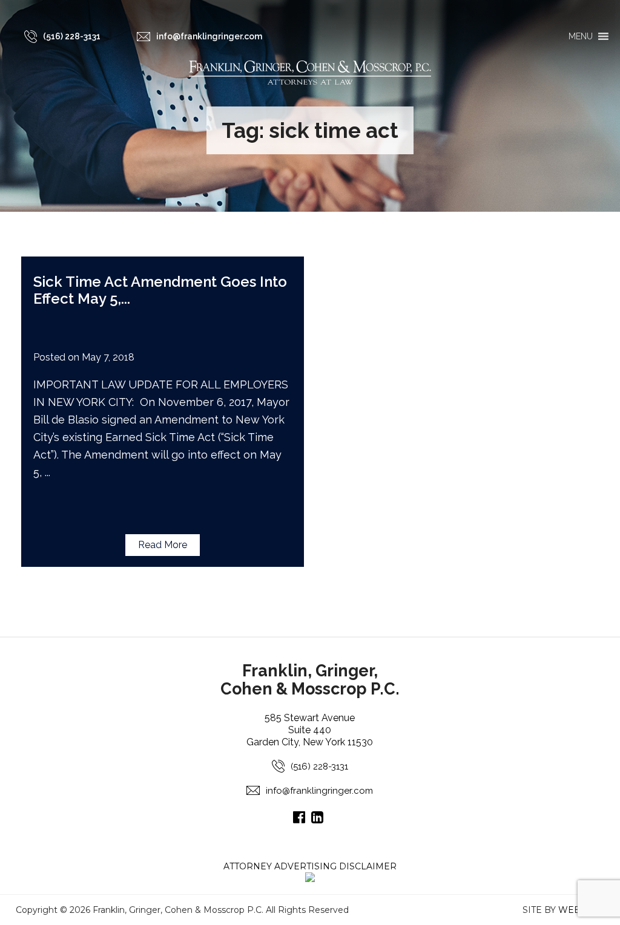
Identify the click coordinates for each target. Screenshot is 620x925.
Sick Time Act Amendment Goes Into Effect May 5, (160, 290)
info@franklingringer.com (319, 790)
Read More (162, 545)
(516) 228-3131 (319, 766)
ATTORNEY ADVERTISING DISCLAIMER (310, 866)
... (125, 298)
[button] (581, 36)
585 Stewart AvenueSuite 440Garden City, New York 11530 (309, 730)
